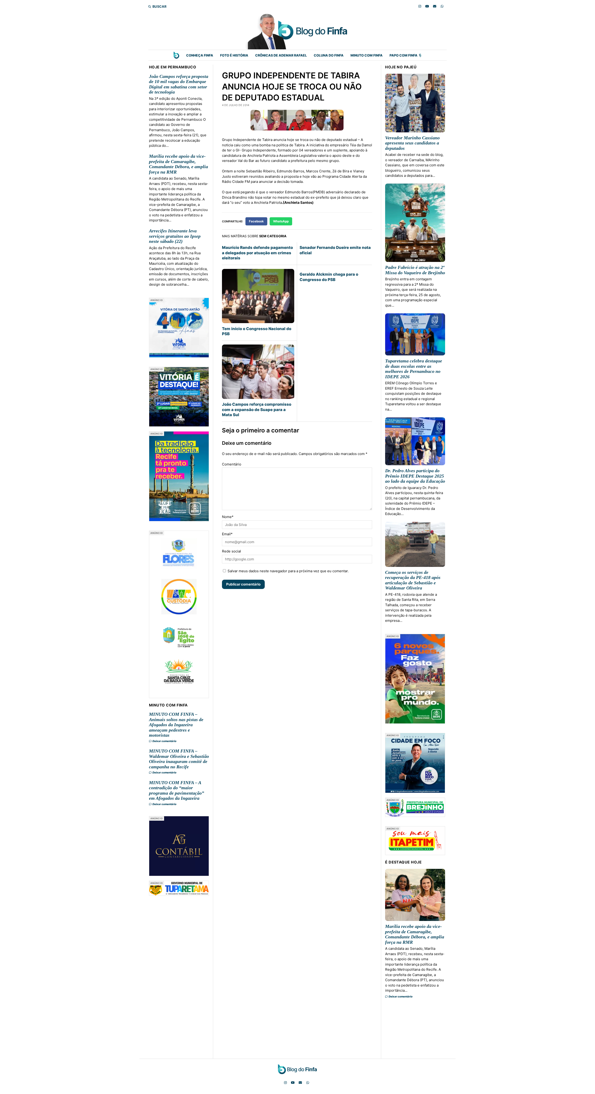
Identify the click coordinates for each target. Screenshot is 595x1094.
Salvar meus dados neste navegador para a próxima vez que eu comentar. (288, 571)
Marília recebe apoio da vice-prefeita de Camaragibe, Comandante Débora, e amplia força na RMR (178, 164)
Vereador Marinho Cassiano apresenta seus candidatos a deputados (412, 143)
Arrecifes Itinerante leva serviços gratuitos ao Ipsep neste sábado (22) (175, 236)
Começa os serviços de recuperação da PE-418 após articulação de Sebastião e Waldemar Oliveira (412, 580)
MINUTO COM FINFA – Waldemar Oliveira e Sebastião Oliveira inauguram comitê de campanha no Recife (179, 758)
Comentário (231, 464)
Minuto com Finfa (366, 55)
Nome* (228, 517)
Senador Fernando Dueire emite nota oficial (335, 250)
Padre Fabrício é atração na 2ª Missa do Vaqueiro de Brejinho (415, 270)
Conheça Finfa (199, 55)
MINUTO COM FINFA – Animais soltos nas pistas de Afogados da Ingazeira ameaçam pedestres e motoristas (176, 725)
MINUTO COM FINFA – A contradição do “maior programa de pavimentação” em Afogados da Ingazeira (176, 790)
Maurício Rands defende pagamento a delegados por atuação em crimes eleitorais (257, 252)
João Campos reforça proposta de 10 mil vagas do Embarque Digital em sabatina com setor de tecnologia (178, 84)
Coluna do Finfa (329, 55)
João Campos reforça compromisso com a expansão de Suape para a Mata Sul (256, 409)
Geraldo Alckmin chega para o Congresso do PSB (329, 277)
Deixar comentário (164, 741)
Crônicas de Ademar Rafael (281, 55)
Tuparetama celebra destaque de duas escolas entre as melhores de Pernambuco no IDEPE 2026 (413, 368)
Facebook (256, 221)
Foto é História (234, 55)
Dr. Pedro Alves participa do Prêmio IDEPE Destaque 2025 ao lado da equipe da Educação (415, 476)
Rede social (231, 551)
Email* (227, 534)
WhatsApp (281, 221)
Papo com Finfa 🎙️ (406, 55)
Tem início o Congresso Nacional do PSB (256, 331)
